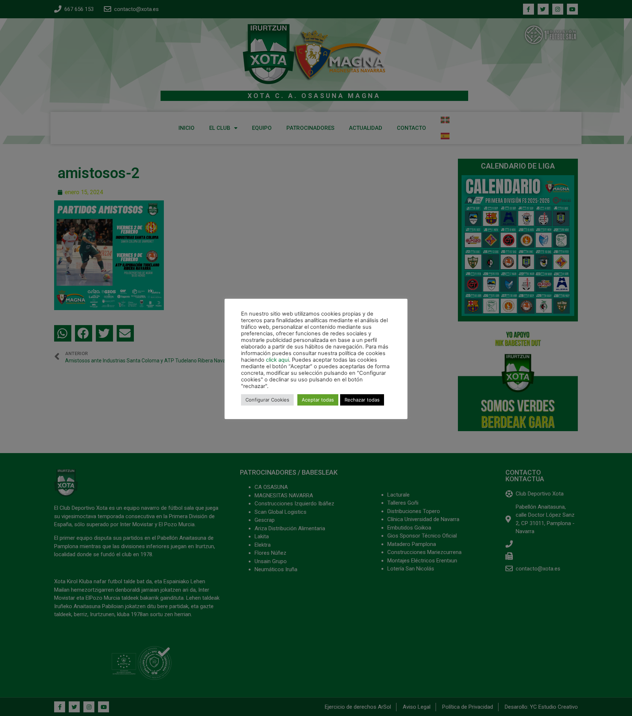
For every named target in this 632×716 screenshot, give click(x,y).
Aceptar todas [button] (318, 400)
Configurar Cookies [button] (267, 400)
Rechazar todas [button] (362, 400)
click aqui (277, 360)
